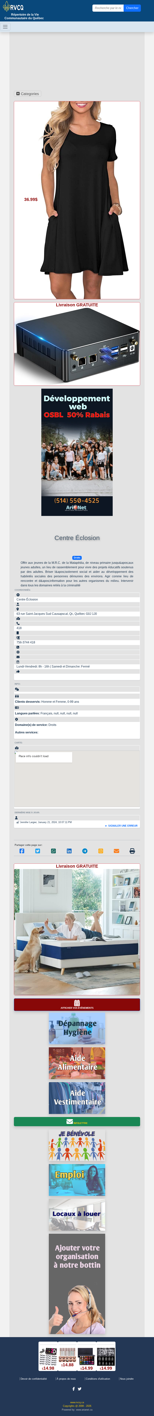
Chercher (132, 8)
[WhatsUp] (53, 853)
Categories (29, 94)
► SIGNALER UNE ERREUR (121, 825)
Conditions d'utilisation (98, 1378)
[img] (132, 851)
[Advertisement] (77, 60)
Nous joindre (127, 1378)
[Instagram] (100, 853)
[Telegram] (85, 853)
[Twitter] (37, 853)
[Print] (132, 853)
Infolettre (80, 1123)
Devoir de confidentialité (34, 1378)
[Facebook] (22, 853)
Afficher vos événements (77, 1008)
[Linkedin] (69, 853)
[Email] (116, 853)
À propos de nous (66, 1378)
